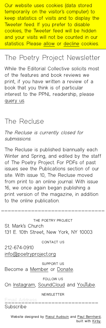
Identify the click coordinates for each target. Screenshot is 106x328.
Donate (65, 269)
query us (14, 100)
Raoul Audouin (57, 317)
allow (49, 43)
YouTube (86, 285)
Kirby (96, 321)
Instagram (24, 285)
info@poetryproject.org (30, 254)
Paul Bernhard (89, 317)
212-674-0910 (19, 247)
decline (71, 43)
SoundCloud (51, 285)
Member (39, 269)
